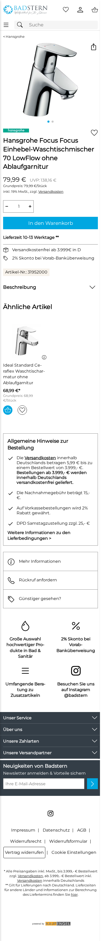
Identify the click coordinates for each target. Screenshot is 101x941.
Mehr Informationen (40, 561)
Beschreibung (19, 287)
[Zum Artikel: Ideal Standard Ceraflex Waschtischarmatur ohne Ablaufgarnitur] (26, 341)
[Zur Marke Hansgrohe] (16, 130)
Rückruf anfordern (38, 579)
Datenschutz (56, 830)
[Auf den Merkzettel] (94, 132)
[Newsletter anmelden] (92, 783)
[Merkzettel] (66, 10)
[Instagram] (50, 813)
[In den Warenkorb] (7, 410)
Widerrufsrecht (26, 841)
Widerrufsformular (68, 841)
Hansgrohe (15, 37)
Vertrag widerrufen (24, 852)
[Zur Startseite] (25, 10)
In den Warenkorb (50, 223)
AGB (81, 830)
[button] (93, 47)
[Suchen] (21, 25)
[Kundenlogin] (80, 10)
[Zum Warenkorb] (95, 10)
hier (74, 894)
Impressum (23, 830)
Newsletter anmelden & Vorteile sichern (44, 773)
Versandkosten (50, 192)
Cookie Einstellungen (74, 852)
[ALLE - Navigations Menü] (6, 25)
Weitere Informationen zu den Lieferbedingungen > (39, 535)
